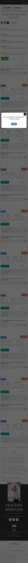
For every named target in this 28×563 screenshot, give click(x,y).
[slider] (1, 30)
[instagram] (17, 519)
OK (14, 124)
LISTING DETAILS (5, 98)
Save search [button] (5, 59)
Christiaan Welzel (10, 547)
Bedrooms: (5, 34)
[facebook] (10, 519)
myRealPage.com (14, 544)
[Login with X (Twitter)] (8, 23)
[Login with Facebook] (2, 23)
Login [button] (13, 23)
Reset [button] (14, 59)
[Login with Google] (5, 23)
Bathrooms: (5, 40)
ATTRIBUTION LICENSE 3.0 (21, 547)
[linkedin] (14, 519)
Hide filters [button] (23, 59)
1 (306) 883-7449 (4, 104)
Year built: (6, 46)
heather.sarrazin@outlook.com (16, 516)
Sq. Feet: (5, 52)
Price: (5, 28)
